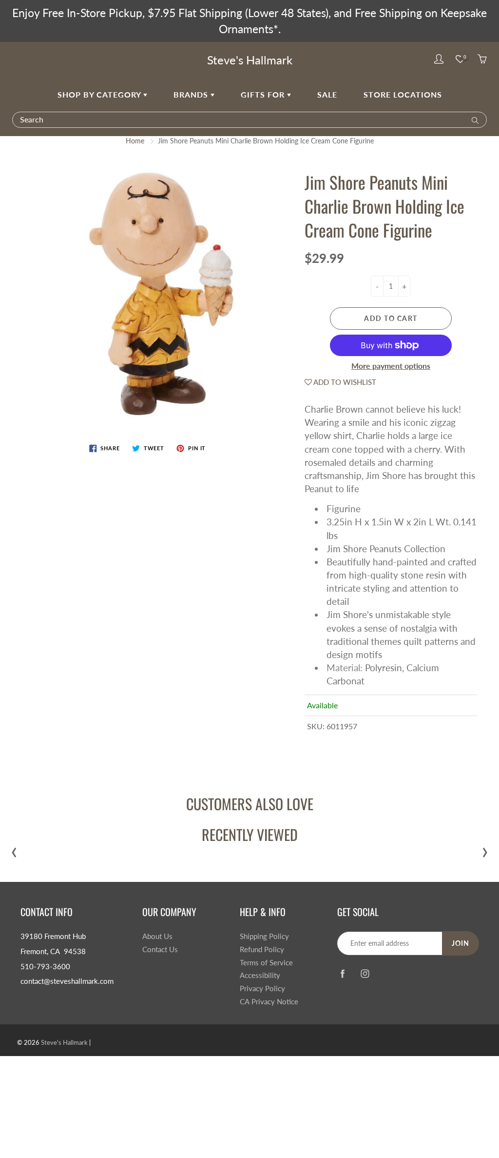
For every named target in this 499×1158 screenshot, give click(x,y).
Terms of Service (266, 962)
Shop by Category (100, 94)
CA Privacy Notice (269, 1002)
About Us (157, 936)
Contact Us (160, 949)
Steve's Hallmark (249, 60)
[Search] (472, 119)
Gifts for (264, 94)
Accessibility (260, 975)
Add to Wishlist (344, 382)
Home (135, 141)
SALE (327, 94)
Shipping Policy (264, 936)
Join (460, 943)
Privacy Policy (262, 988)
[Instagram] (364, 973)
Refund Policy (262, 949)
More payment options (390, 365)
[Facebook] (342, 973)
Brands (192, 94)
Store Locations (403, 94)
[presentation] (14, 850)
